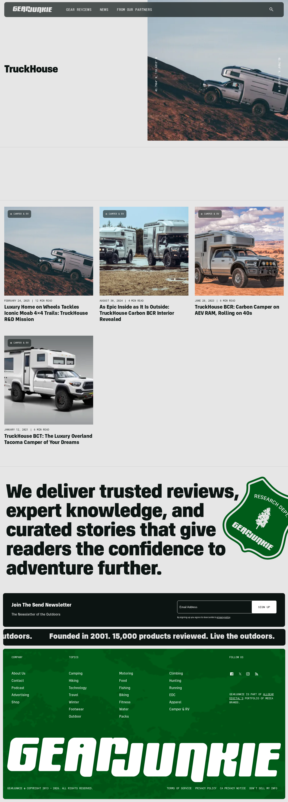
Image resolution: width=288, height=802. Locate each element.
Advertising (20, 695)
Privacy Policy (205, 788)
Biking (124, 695)
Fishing (124, 688)
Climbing (176, 673)
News (104, 9)
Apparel (175, 702)
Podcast (18, 688)
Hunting (175, 681)
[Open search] (271, 10)
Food (123, 681)
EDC (172, 695)
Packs (124, 716)
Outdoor (75, 716)
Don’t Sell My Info (263, 788)
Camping (75, 673)
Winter (74, 702)
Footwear (76, 709)
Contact (18, 681)
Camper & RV (21, 213)
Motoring (126, 673)
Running (175, 688)
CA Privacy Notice (233, 788)
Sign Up (264, 607)
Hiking (73, 681)
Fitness (124, 702)
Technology (78, 688)
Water (123, 709)
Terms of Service (178, 788)
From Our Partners (134, 9)
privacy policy (223, 618)
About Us (18, 673)
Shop (15, 702)
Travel (73, 695)
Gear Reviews (78, 9)
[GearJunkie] (32, 9)
